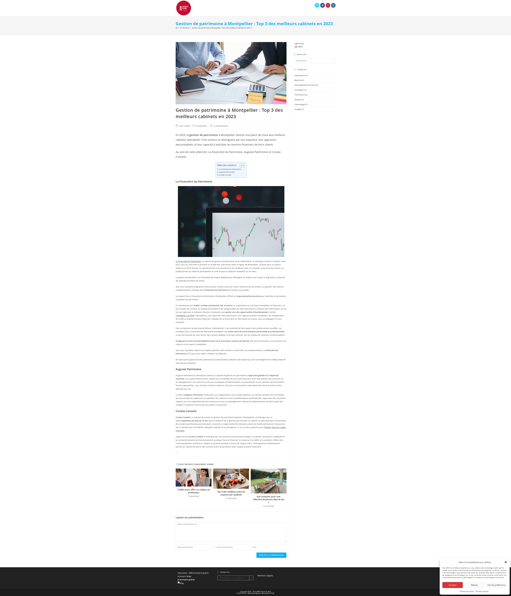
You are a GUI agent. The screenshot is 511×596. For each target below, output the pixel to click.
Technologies (300, 104)
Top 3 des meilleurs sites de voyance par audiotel (231, 493)
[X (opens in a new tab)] (317, 5)
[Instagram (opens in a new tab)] (333, 5)
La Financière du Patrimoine (230, 169)
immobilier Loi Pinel (185, 315)
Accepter (453, 585)
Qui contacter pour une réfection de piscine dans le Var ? (268, 499)
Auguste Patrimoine (226, 172)
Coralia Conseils (225, 175)
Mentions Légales (482, 591)
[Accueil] (176, 28)
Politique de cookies (467, 591)
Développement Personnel (305, 85)
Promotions (201, 126)
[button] (505, 562)
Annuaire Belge (184, 576)
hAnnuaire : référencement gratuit (193, 573)
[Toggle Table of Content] (241, 165)
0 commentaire (221, 126)
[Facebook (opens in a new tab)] (322, 5)
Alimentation (300, 75)
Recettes (298, 99)
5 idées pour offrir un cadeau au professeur (193, 491)
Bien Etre (298, 80)
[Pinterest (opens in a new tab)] (328, 5)
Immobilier (299, 90)
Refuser (474, 585)
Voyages (298, 109)
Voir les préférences (496, 585)
